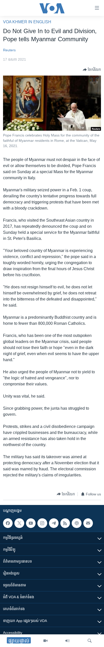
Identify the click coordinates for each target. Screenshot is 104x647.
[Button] (92, 70)
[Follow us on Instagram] (42, 523)
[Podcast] (76, 523)
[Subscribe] (88, 523)
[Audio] (67, 640)
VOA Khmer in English (27, 22)
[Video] (45, 640)
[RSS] (65, 523)
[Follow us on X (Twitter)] (19, 523)
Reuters (9, 50)
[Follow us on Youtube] (31, 523)
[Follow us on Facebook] (8, 523)
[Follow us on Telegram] (54, 523)
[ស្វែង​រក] (89, 640)
